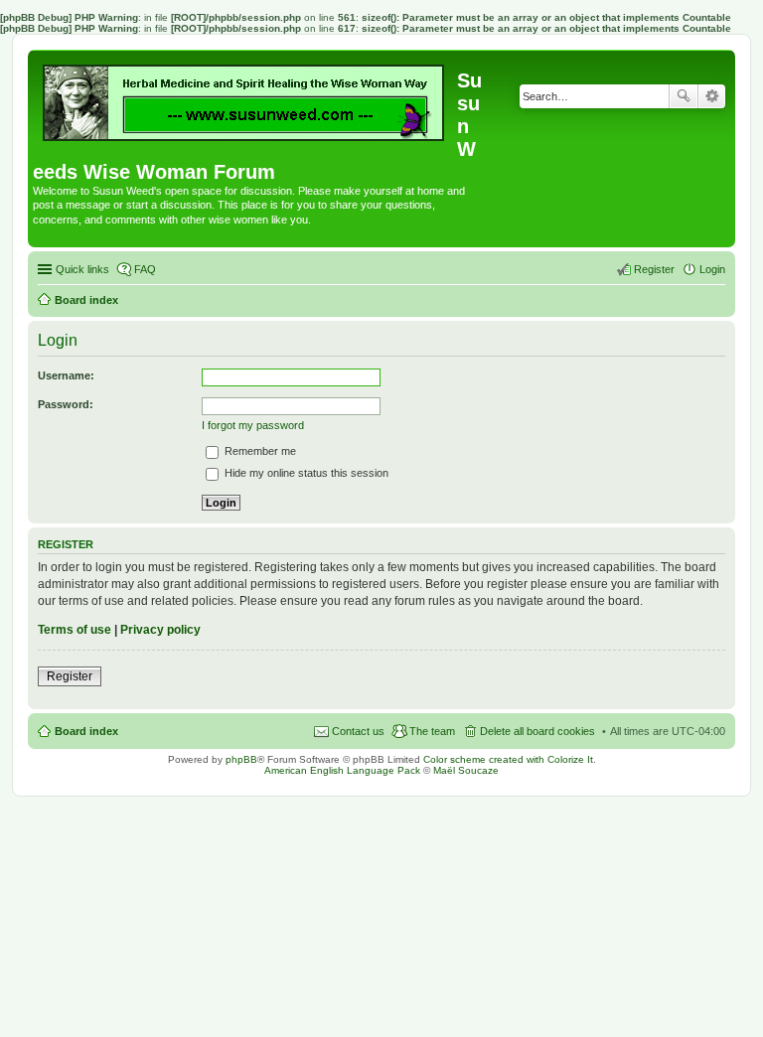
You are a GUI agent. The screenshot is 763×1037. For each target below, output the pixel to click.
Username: (66, 375)
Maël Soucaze (466, 770)
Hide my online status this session (305, 473)
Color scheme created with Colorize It (508, 759)
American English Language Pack (342, 770)
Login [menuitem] (712, 269)
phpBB (241, 759)
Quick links (82, 269)
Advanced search (711, 96)
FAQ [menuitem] (145, 269)
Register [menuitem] (654, 269)
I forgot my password (253, 425)
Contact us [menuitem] (358, 731)
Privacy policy (160, 630)
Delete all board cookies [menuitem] (537, 731)
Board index (86, 731)
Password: (65, 404)
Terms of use (74, 630)
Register (69, 676)
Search (683, 96)
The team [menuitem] (432, 731)
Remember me (259, 451)
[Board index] (245, 98)
